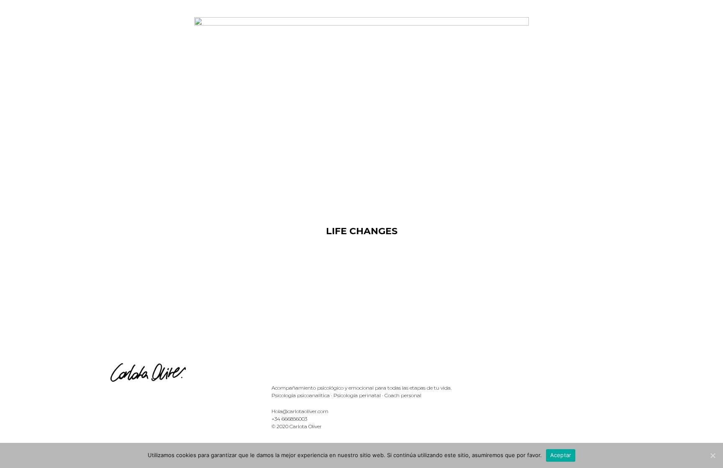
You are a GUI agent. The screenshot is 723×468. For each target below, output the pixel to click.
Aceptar (561, 455)
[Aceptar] (712, 455)
